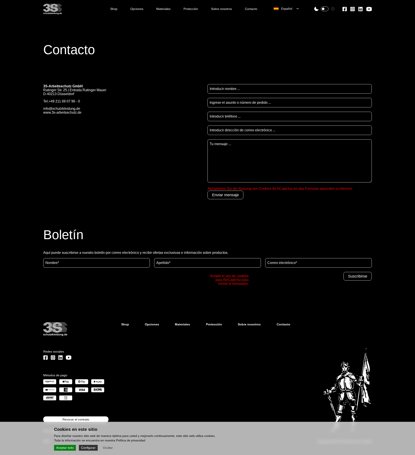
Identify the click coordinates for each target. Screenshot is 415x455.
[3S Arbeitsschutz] (52, 12)
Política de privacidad (130, 440)
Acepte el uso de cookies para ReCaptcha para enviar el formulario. (229, 280)
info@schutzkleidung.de (61, 108)
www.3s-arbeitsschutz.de (62, 112)
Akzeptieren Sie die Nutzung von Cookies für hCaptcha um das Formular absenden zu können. (280, 188)
